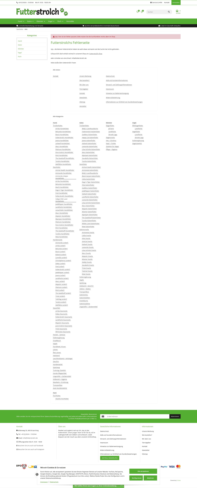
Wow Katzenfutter (88, 227)
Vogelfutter (136, 132)
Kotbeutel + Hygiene (60, 379)
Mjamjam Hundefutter (63, 219)
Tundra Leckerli (61, 302)
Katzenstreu (84, 295)
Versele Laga (112, 135)
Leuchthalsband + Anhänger (63, 358)
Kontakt (166, 2)
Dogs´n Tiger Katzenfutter (91, 182)
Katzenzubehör (85, 304)
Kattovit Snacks (87, 244)
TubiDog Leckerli (61, 299)
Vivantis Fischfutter (62, 399)
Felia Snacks (86, 238)
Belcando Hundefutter (63, 132)
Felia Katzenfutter (88, 185)
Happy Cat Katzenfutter (90, 137)
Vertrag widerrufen (110, 458)
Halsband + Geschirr (87, 286)
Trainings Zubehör (59, 370)
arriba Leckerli (60, 246)
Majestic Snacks (87, 256)
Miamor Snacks (87, 259)
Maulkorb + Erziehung (60, 382)
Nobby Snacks (87, 262)
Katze (20, 45)
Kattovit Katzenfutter (89, 143)
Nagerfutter (110, 126)
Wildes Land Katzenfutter (90, 224)
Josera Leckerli (60, 275)
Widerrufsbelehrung (107, 450)
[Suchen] (170, 12)
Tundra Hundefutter (62, 161)
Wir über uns (146, 439)
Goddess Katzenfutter (89, 135)
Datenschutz (54, 482)
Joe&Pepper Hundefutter (64, 204)
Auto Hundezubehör (60, 388)
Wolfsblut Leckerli (62, 305)
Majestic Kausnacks (62, 323)
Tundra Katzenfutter (89, 161)
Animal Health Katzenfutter (91, 167)
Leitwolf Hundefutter (63, 143)
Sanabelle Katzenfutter (90, 158)
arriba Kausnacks (61, 311)
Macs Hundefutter (62, 146)
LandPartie (112, 132)
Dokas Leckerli (60, 263)
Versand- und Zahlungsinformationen (113, 439)
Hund (20, 41)
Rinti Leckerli (60, 290)
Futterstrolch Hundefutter (64, 137)
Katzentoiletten (85, 298)
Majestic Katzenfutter (89, 209)
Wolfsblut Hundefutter (63, 164)
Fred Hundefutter (62, 193)
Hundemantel (57, 364)
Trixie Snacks (86, 268)
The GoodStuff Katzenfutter (91, 218)
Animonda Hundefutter (64, 173)
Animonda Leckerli (62, 243)
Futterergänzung (59, 338)
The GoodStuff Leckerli (63, 293)
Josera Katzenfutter (88, 140)
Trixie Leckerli (60, 296)
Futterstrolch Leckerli (63, 269)
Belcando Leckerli (62, 249)
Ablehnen (150, 478)
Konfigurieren (137, 478)
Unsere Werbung (148, 431)
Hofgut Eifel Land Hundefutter (61, 200)
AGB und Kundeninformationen (111, 435)
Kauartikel (56, 308)
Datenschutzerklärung (52, 416)
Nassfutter (56, 167)
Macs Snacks (86, 253)
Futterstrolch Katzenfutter (91, 132)
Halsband (56, 355)
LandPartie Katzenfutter (90, 197)
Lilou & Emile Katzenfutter (91, 149)
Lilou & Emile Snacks (89, 250)
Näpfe (55, 344)
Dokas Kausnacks (61, 314)
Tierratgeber (146, 443)
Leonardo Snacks (88, 247)
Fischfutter (56, 396)
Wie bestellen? (147, 435)
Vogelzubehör (137, 143)
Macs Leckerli (60, 281)
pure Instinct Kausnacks (64, 326)
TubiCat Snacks (87, 271)
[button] (156, 2)
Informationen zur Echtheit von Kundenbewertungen (118, 454)
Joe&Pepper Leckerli (62, 272)
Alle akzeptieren (143, 471)
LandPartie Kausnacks (63, 320)
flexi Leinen (57, 353)
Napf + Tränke (111, 143)
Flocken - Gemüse (59, 335)
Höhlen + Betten (85, 289)
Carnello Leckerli (61, 258)
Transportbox (57, 385)
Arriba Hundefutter (62, 129)
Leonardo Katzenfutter (89, 146)
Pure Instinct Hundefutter (64, 152)
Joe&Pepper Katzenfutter (90, 191)
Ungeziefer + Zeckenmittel (62, 376)
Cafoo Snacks (86, 235)
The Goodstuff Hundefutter (65, 158)
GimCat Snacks (87, 241)
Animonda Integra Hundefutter (62, 177)
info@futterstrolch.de (30, 438)
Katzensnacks (84, 229)
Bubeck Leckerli (61, 255)
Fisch (19, 57)
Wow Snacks (86, 274)
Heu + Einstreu (111, 140)
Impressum (44, 482)
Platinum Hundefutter (63, 149)
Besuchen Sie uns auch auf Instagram (31, 449)
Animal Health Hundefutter (65, 170)
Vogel (20, 53)
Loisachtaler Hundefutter (64, 210)
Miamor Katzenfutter (89, 212)
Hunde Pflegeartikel (59, 373)
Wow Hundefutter (62, 237)
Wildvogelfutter (137, 126)
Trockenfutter (57, 126)
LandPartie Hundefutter (64, 207)
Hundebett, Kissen (59, 347)
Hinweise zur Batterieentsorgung (111, 446)
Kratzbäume (84, 301)
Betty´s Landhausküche (90, 129)
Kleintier (21, 49)
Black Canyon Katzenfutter (91, 176)
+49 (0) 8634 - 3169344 (26, 2)
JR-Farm (111, 129)
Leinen (55, 350)
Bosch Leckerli (60, 252)
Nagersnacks (110, 137)
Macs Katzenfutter (88, 152)
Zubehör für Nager (112, 146)
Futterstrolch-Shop (95, 54)
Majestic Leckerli (61, 284)
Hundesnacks (57, 240)
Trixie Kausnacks (61, 329)
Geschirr (56, 361)
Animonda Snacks (88, 232)
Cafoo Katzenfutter (88, 179)
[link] (32, 41)
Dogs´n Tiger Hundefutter (64, 190)
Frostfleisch (57, 341)
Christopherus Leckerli (63, 261)
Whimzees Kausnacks (63, 332)
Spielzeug (56, 367)
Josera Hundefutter (62, 140)
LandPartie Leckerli (62, 278)
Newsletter (145, 450)
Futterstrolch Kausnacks (64, 317)
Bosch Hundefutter (62, 135)
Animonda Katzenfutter (90, 170)
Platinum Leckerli (61, 287)
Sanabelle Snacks (88, 265)
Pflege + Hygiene (111, 149)
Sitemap (145, 454)
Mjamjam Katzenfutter (89, 155)
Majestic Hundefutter (63, 216)
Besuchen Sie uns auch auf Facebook (30, 446)
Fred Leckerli (60, 266)
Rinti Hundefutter (62, 155)
